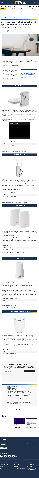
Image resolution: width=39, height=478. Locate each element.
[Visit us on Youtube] (9, 456)
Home (2, 17)
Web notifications (30, 464)
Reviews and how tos (31, 8)
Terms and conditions (4, 464)
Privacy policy (16, 464)
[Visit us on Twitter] (5, 456)
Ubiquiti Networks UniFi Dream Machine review (17, 359)
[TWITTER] (13, 388)
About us (15, 462)
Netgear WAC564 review (12, 307)
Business (5, 6)
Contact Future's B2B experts (19, 468)
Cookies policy (2, 466)
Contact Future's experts (4, 462)
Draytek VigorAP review (12, 202)
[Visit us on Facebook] (1, 456)
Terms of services (17, 374)
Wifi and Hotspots (14, 17)
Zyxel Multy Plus (10, 151)
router (7, 62)
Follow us (30, 57)
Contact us (29, 462)
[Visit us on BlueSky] (13, 456)
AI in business (23, 8)
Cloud (9, 6)
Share (4, 57)
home (8, 71)
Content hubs (32, 6)
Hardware (14, 6)
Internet (7, 17)
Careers (1, 468)
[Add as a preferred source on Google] (3, 448)
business (13, 71)
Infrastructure (20, 6)
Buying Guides (29, 30)
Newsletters (16, 466)
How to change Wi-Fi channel (27, 72)
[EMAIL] (16, 388)
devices (11, 79)
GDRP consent (30, 466)
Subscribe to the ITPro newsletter (13, 8)
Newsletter (35, 57)
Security (26, 6)
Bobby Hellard (13, 30)
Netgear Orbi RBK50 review (13, 255)
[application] (19, 131)
